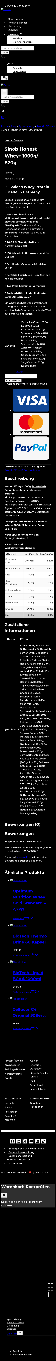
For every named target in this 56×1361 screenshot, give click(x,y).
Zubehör (13, 30)
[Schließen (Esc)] (49, 1283)
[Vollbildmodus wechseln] (49, 1287)
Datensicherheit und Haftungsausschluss (19, 1158)
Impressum (15, 1163)
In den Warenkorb (13, 380)
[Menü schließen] (48, 1294)
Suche (5, 52)
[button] (12, 64)
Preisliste (18, 38)
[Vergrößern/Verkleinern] (52, 1287)
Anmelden (18, 68)
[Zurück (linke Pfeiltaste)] (49, 1290)
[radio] (35, 322)
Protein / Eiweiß (14, 140)
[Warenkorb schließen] (4, 1195)
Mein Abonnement (22, 42)
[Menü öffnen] (4, 92)
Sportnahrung (16, 19)
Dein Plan (12, 1333)
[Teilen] (52, 1283)
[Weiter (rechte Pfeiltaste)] (52, 1290)
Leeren (19, 372)
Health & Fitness (17, 22)
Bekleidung (15, 26)
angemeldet (24, 857)
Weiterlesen (18, 919)
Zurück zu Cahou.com (17, 5)
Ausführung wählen (22, 992)
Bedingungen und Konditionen (26, 1148)
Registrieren (19, 71)
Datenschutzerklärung (21, 1152)
